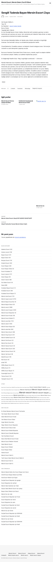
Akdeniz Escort (5, 249)
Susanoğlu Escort (6, 373)
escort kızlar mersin (15, 26)
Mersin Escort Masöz (28, 395)
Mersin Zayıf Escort (39, 401)
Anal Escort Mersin (6, 477)
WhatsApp (27, 88)
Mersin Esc (4, 494)
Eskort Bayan (5, 277)
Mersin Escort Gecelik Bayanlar (10, 433)
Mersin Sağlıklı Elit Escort (10, 401)
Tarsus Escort (5, 376)
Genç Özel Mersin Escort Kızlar (9, 438)
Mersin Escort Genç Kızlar (8, 427)
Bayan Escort (5, 255)
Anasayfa (3, 555)
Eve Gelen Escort (6, 282)
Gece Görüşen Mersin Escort (9, 389)
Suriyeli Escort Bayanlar (7, 480)
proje (2, 362)
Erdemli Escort (5, 263)
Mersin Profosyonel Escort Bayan (32, 399)
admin (6, 16)
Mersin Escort (12, 553)
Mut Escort (4, 359)
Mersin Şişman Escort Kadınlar (7, 403)
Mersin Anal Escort (6, 296)
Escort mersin (5, 274)
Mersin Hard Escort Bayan (42, 397)
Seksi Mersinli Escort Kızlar (8, 416)
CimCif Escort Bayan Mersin (9, 474)
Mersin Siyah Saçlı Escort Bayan (21, 401)
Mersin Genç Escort (6, 332)
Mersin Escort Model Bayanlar (9, 430)
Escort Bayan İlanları (25, 387)
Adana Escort (5, 452)
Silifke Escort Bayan (6, 370)
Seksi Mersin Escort (6, 444)
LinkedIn (13, 88)
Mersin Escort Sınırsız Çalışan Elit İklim (7, 101)
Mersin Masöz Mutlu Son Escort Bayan (12, 472)
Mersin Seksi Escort (6, 348)
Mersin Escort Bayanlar (7, 312)
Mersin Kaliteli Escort (7, 337)
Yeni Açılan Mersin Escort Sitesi (10, 414)
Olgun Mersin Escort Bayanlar (9, 425)
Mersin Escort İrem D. (7, 460)
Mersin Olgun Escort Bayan (11, 399)
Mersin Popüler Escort (21, 399)
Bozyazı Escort (5, 260)
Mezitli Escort (5, 357)
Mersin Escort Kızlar (6, 315)
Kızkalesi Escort (5, 290)
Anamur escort (5, 252)
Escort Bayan (5, 266)
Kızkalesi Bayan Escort (7, 288)
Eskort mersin (5, 279)
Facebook (19, 88)
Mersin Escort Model (7, 318)
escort (13, 387)
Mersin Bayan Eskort (7, 304)
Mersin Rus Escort (6, 343)
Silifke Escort (5, 368)
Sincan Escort (26, 403)
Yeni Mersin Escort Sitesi (8, 419)
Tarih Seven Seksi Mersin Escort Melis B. (12, 458)
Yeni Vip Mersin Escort (7, 436)
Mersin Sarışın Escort (7, 346)
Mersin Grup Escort (6, 335)
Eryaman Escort (9, 387)
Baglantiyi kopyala (37, 88)
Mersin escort (5, 307)
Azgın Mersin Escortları (7, 422)
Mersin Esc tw (40, 206)
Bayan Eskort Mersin (7, 491)
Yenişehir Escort (5, 379)
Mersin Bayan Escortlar (7, 301)
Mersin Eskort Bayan (7, 326)
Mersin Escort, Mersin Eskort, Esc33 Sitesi (16, 2)
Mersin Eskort (44, 395)
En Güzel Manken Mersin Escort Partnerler (13, 411)
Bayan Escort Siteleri (7, 447)
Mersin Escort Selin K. (7, 455)
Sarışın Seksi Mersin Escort (8, 488)
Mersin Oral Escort (6, 340)
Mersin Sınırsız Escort (7, 351)
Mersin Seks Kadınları (7, 486)
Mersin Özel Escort (46, 401)
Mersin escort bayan (7, 310)
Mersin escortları (6, 321)
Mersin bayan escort (7, 299)
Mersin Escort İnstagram (36, 395)
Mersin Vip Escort (6, 354)
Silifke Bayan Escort (6, 365)
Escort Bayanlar (5, 483)
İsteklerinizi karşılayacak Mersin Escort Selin (26, 101)
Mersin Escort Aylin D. (7, 463)
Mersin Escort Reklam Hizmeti (9, 441)
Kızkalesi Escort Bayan (7, 293)
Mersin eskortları (6, 329)
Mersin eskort (5, 323)
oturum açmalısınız (20, 237)
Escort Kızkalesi (5, 271)
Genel (3, 82)
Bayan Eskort (5, 257)
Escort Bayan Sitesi (6, 268)
